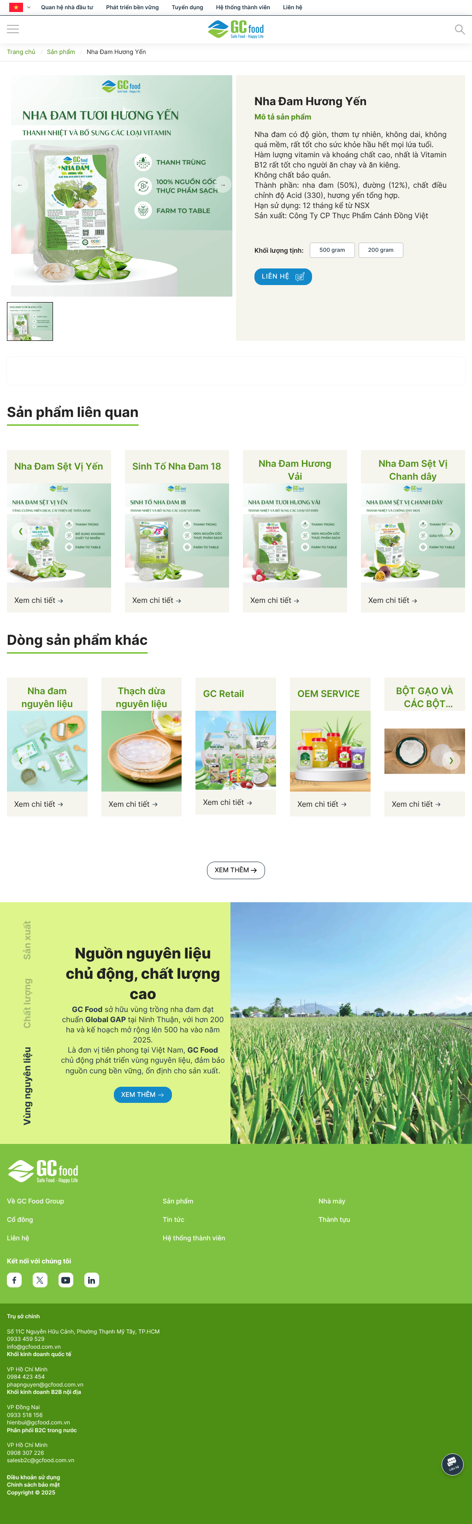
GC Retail (223, 694)
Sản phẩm (178, 1201)
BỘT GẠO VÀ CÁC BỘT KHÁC (424, 697)
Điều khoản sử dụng (33, 1477)
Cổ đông (20, 1220)
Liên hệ (292, 7)
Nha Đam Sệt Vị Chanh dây (413, 470)
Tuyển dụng (187, 7)
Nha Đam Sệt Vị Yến (58, 466)
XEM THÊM (232, 870)
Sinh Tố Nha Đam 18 (176, 466)
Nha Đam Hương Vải (295, 470)
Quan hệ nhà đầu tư (67, 7)
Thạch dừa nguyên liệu (141, 697)
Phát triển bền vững (132, 7)
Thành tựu (334, 1220)
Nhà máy (332, 1201)
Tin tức (173, 1220)
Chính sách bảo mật (33, 1484)
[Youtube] (66, 1280)
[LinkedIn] (91, 1280)
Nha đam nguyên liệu (46, 697)
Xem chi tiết (35, 600)
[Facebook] (14, 1280)
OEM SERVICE (328, 694)
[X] (40, 1280)
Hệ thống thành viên (243, 7)
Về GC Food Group (35, 1201)
